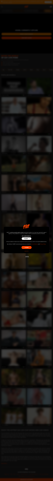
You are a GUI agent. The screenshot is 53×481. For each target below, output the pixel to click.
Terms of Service (34, 244)
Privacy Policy (43, 244)
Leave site (26, 251)
